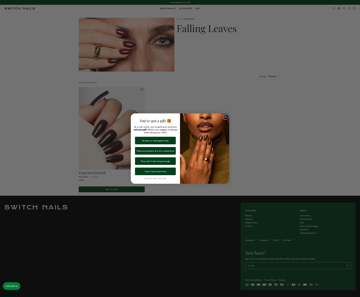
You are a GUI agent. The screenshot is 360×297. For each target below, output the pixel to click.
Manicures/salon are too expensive (155, 151)
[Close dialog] (225, 117)
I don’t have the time (155, 171)
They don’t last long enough (155, 161)
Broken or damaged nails (155, 140)
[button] (11, 286)
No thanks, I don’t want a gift (155, 178)
